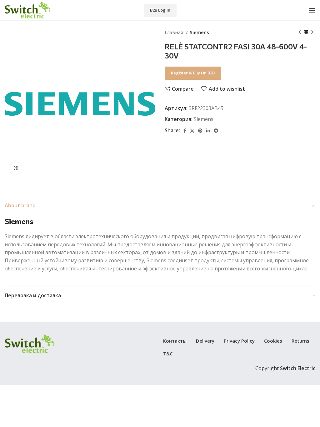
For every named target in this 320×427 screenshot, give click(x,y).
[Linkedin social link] (208, 131)
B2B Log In (160, 10)
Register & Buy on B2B (193, 73)
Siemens (199, 32)
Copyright (285, 368)
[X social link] (192, 131)
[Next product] (312, 32)
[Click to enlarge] (15, 168)
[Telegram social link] (216, 131)
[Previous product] (300, 32)
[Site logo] (27, 9)
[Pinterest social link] (200, 131)
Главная (174, 32)
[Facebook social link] (185, 131)
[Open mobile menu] (312, 10)
